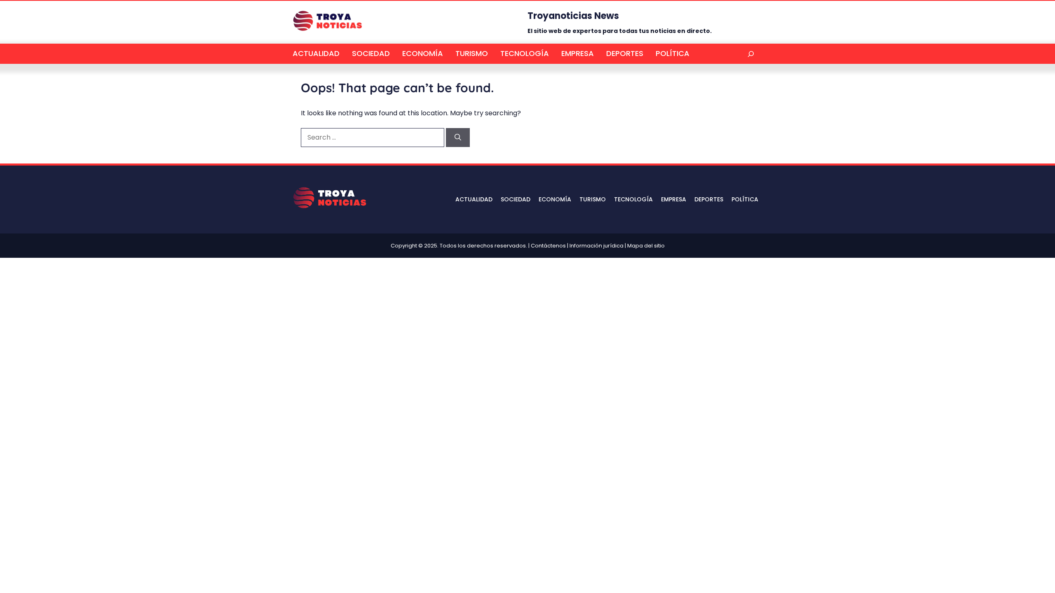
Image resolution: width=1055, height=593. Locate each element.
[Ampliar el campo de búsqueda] (750, 54)
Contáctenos (548, 246)
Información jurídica (597, 246)
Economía (422, 53)
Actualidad (316, 53)
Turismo (471, 53)
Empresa (577, 53)
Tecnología (524, 53)
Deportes (624, 53)
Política (672, 53)
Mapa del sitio (646, 246)
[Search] (458, 137)
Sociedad (371, 53)
